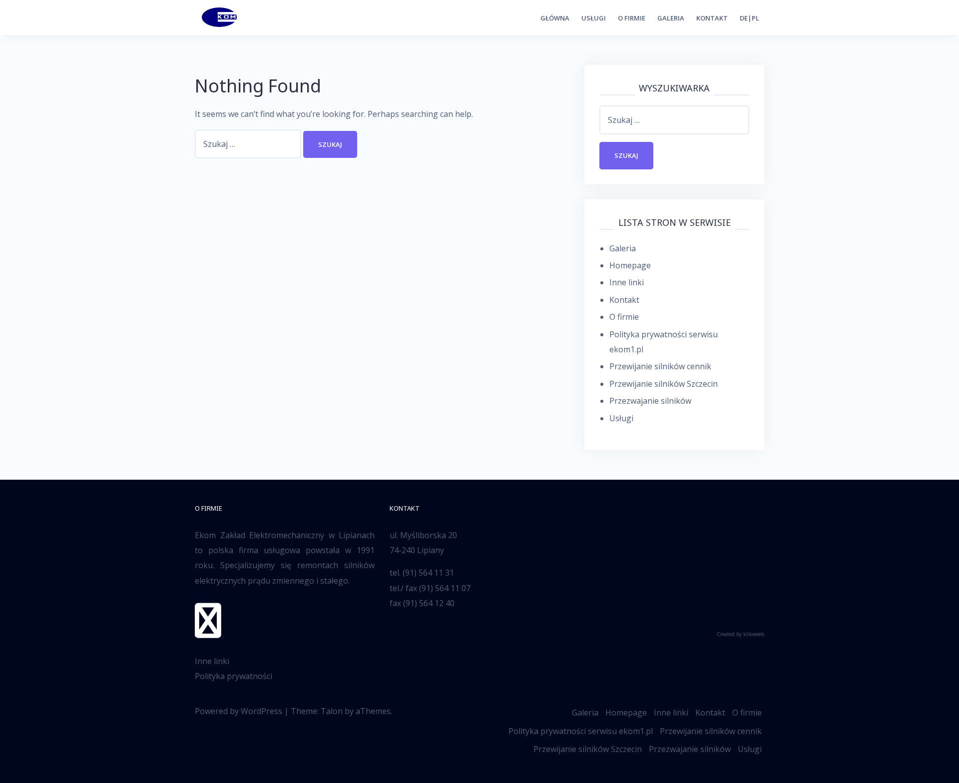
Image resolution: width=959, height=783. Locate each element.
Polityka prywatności (233, 676)
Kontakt (712, 17)
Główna (554, 17)
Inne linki (626, 282)
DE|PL (749, 17)
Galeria (670, 17)
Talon (332, 711)
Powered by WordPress (238, 711)
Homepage (630, 265)
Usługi (593, 17)
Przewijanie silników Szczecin (663, 383)
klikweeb (753, 634)
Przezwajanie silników (650, 400)
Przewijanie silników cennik (660, 366)
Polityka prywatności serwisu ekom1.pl (580, 731)
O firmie (631, 17)
